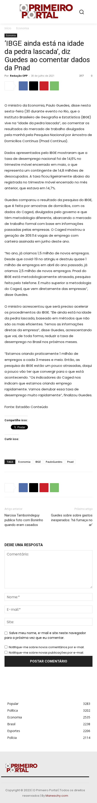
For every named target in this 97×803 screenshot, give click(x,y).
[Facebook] (23, 85)
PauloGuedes (54, 461)
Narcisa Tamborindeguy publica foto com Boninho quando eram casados (24, 520)
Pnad (70, 461)
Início (8, 28)
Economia (22, 28)
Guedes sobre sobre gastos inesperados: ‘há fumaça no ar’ (71, 520)
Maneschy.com (57, 795)
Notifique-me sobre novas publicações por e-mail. (46, 652)
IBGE (38, 461)
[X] (33, 85)
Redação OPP (19, 75)
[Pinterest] (43, 85)
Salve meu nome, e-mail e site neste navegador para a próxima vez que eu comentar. (45, 635)
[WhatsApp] (54, 85)
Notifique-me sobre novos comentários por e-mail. (46, 647)
